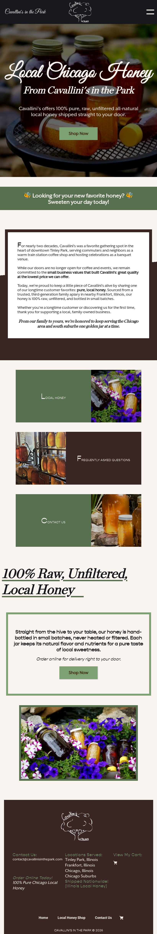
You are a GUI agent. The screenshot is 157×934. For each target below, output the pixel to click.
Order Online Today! (32, 877)
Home (43, 918)
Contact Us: (25, 854)
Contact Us (103, 918)
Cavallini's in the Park (25, 12)
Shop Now (78, 133)
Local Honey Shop (71, 918)
